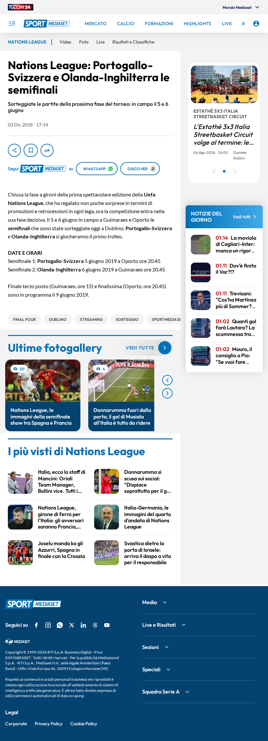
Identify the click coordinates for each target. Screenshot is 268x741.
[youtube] (107, 625)
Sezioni (150, 647)
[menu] (12, 24)
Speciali (151, 669)
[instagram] (48, 625)
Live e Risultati (159, 624)
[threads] (95, 625)
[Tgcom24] (20, 7)
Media (149, 602)
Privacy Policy (48, 724)
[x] (71, 625)
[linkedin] (83, 625)
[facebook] (36, 625)
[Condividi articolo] (14, 150)
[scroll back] (167, 380)
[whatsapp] (60, 625)
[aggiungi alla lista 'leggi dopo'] (31, 150)
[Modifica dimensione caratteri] (47, 150)
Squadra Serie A (160, 691)
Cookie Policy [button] (83, 724)
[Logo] (47, 24)
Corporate (16, 724)
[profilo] (256, 24)
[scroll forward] (167, 393)
